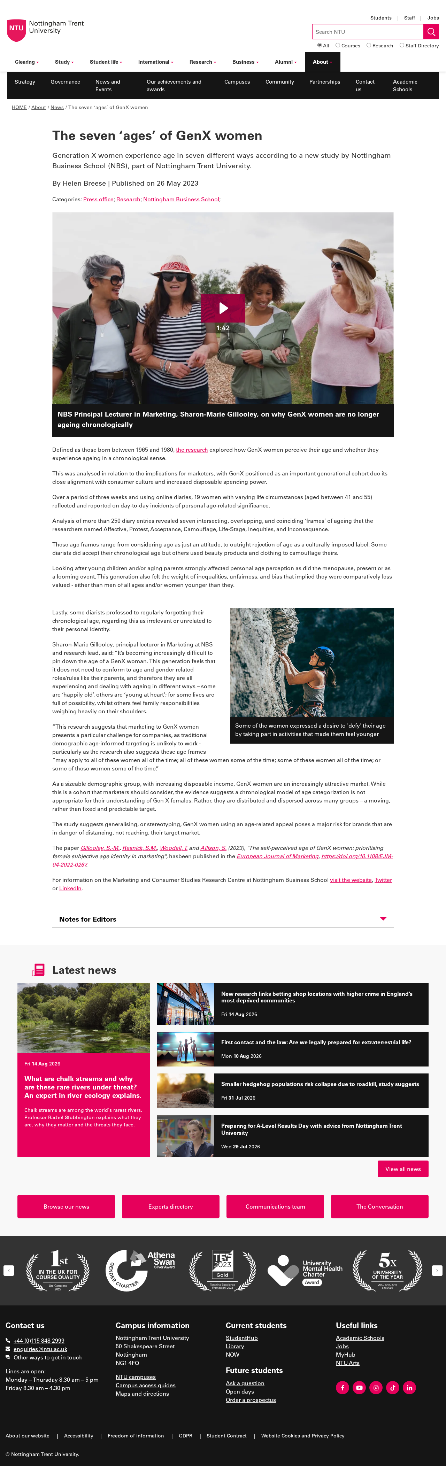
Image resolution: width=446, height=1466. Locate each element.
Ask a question (245, 1383)
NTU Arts (348, 1362)
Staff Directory (422, 45)
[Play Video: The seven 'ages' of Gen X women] (223, 308)
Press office (98, 199)
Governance (65, 81)
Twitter (383, 879)
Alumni (284, 61)
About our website (27, 1435)
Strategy (25, 81)
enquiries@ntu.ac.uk (40, 1348)
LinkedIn (70, 888)
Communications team (275, 1206)
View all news (403, 1168)
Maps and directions (142, 1393)
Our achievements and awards (174, 85)
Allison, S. (213, 847)
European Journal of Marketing (277, 856)
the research (192, 449)
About (320, 61)
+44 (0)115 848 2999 (39, 1340)
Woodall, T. (173, 847)
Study (62, 61)
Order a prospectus (251, 1399)
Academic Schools (405, 85)
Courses (350, 45)
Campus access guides (146, 1385)
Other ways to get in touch (48, 1357)
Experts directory (170, 1206)
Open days (240, 1391)
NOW (232, 1354)
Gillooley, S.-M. (100, 847)
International (153, 61)
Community (280, 81)
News (57, 107)
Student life (104, 61)
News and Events (107, 85)
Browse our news (66, 1206)
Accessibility (78, 1435)
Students (381, 17)
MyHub (345, 1354)
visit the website (351, 879)
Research (382, 45)
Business (243, 61)
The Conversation (379, 1206)
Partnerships (324, 81)
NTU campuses (136, 1376)
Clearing (25, 61)
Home (19, 107)
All (326, 45)
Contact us (365, 85)
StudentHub (242, 1337)
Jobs (433, 17)
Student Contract (227, 1435)
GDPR (185, 1435)
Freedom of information (136, 1435)
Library (235, 1346)
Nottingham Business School (181, 199)
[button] (8, 1270)
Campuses (237, 81)
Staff (409, 17)
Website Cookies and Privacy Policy (303, 1435)
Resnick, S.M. (139, 847)
